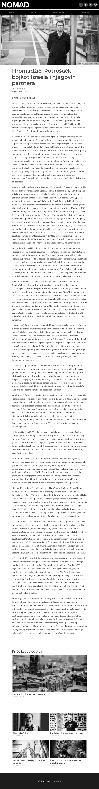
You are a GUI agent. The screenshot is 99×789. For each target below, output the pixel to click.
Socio (11, 12)
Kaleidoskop (58, 12)
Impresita (56, 781)
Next (83, 678)
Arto (33, 12)
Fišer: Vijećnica (20, 733)
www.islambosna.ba (33, 491)
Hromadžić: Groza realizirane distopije (33, 694)
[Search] (81, 5)
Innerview (86, 12)
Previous (15, 678)
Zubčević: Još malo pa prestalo (66, 733)
